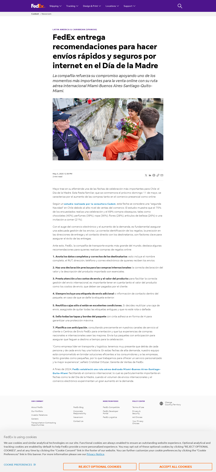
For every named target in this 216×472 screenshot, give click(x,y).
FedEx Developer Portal (110, 412)
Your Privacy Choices (137, 422)
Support (128, 5)
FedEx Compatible (111, 407)
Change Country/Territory (173, 403)
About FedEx (37, 407)
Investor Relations (39, 415)
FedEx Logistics (110, 417)
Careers (34, 419)
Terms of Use (138, 407)
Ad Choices (137, 417)
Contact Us (78, 421)
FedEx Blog (78, 407)
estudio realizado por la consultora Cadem (90, 203)
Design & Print (90, 5)
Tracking (70, 5)
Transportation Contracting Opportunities (43, 424)
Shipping (54, 5)
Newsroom (46, 14)
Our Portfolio (37, 411)
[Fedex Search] (180, 6)
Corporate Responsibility (79, 412)
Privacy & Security (136, 412)
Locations (111, 5)
